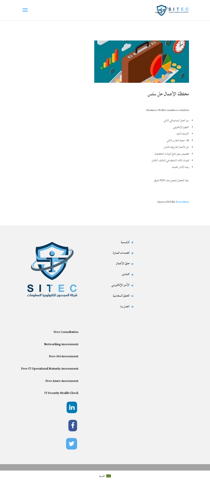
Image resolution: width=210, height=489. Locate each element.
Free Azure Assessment (61, 381)
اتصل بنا (125, 306)
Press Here (182, 202)
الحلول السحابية (121, 296)
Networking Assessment (61, 344)
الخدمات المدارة (121, 253)
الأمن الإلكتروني (120, 285)
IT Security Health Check (61, 393)
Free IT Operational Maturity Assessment (49, 369)
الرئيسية (125, 242)
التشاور (126, 274)
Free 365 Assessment (63, 356)
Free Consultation (66, 332)
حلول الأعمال (123, 263)
